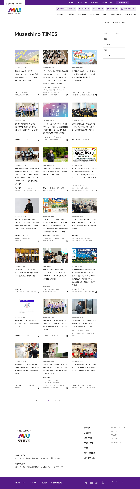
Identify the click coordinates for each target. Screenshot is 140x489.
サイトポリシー (34, 482)
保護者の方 (113, 8)
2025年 (107, 44)
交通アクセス (83, 2)
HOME (107, 22)
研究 (104, 14)
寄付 (72, 2)
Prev (36, 400)
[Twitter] (86, 483)
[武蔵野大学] (14, 9)
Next (74, 400)
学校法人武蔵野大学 (56, 482)
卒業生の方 (99, 8)
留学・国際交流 (89, 453)
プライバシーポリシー (20, 482)
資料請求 (95, 2)
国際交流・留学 (115, 14)
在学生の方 (85, 8)
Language (121, 2)
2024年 (107, 50)
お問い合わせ (108, 2)
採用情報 (44, 482)
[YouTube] (91, 483)
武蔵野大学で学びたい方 (67, 8)
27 (70, 400)
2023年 (107, 55)
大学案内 (59, 14)
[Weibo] (96, 483)
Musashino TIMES (111, 33)
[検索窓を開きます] (134, 3)
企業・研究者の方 (129, 8)
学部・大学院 (94, 14)
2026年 (107, 39)
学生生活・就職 (130, 14)
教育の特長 (82, 14)
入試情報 (70, 14)
